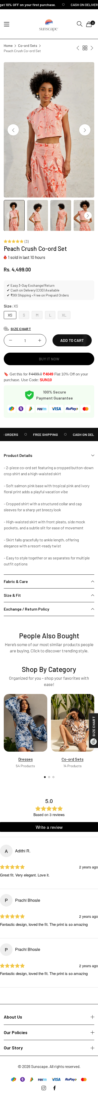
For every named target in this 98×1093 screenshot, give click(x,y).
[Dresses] (25, 723)
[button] (84, 129)
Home (8, 45)
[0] (89, 24)
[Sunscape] (49, 24)
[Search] (79, 24)
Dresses (25, 759)
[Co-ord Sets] (72, 723)
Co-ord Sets (27, 45)
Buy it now (49, 359)
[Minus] (10, 340)
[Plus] (39, 340)
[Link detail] (43, 1088)
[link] (40, 434)
